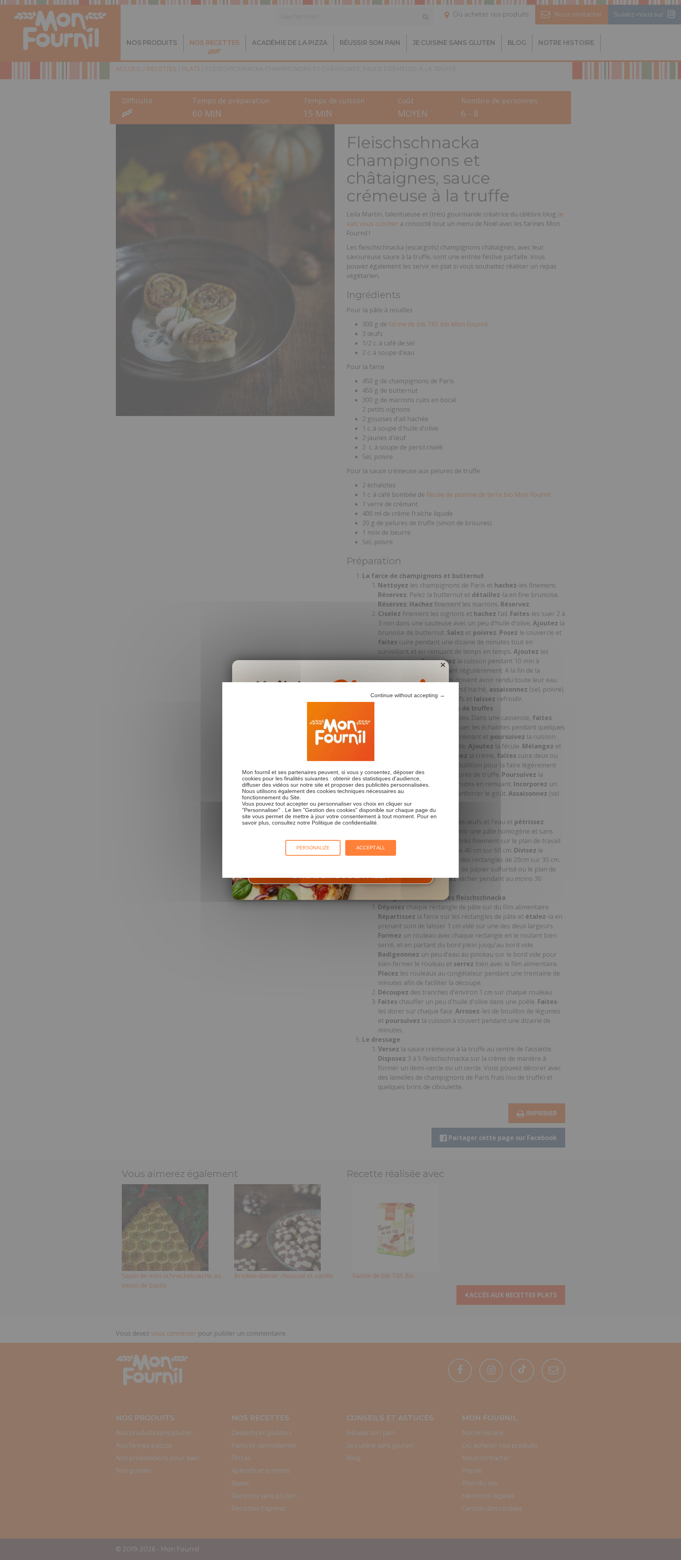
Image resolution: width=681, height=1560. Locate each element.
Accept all (370, 848)
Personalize (312, 848)
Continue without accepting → (407, 695)
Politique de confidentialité (344, 822)
